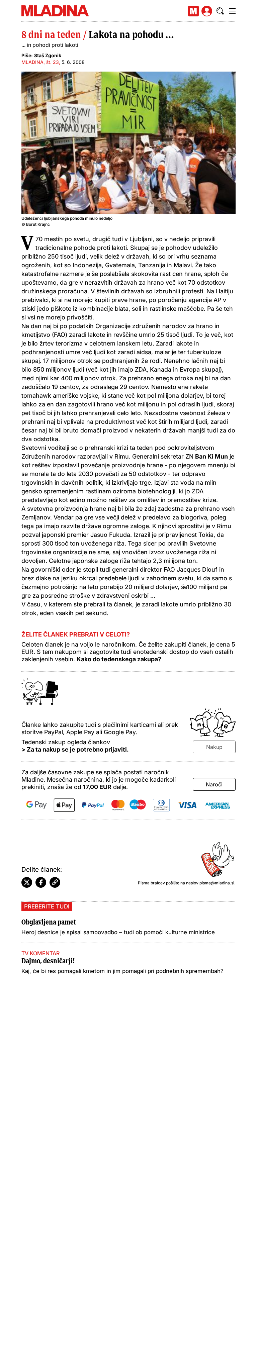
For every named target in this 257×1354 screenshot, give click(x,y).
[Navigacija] (232, 11)
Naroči (214, 784)
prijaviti (116, 749)
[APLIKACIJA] (193, 11)
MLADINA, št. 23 (40, 62)
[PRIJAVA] (206, 11)
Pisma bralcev (151, 882)
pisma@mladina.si (216, 882)
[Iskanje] (220, 11)
